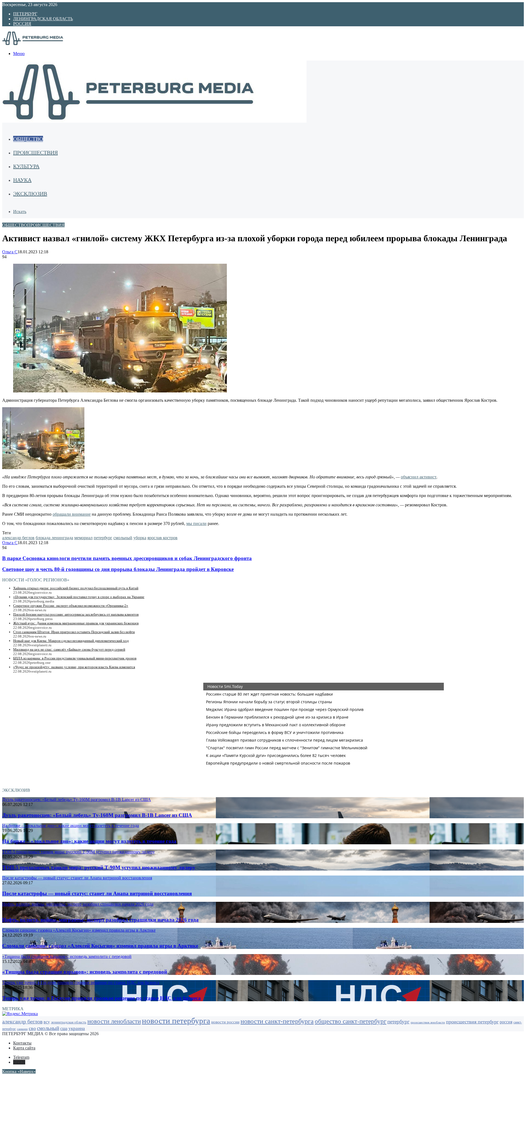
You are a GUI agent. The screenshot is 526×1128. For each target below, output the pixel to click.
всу (47, 1022)
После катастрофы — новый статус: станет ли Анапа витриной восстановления (97, 893)
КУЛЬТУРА (26, 166)
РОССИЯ (22, 23)
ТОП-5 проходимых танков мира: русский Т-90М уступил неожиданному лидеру (98, 867)
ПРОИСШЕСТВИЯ (35, 153)
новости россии (225, 1022)
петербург (103, 537)
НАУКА (22, 180)
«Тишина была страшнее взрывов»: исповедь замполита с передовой (84, 972)
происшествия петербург (472, 1021)
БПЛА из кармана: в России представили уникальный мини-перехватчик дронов (74, 658)
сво (32, 1028)
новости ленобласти (114, 1021)
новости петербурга (176, 1020)
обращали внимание (72, 514)
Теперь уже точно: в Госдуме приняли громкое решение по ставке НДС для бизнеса (101, 998)
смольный (122, 537)
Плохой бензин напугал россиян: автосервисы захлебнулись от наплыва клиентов (76, 614)
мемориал (83, 537)
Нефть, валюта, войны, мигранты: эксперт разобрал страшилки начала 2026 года (100, 920)
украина (76, 1028)
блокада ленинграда (54, 537)
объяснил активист (418, 477)
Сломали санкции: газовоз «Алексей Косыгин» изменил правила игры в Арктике (100, 946)
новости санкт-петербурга (277, 1021)
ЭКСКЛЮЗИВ (30, 194)
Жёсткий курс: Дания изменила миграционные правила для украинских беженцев (76, 623)
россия (506, 1022)
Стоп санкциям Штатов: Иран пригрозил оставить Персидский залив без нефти (74, 632)
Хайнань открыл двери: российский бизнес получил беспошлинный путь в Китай (75, 588)
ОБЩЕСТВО (28, 139)
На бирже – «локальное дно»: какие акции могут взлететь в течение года (89, 841)
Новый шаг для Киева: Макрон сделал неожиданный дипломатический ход (71, 641)
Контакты (22, 1043)
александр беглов (18, 537)
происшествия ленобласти (428, 1022)
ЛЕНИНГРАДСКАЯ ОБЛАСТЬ (43, 18)
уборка (139, 537)
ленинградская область (68, 1022)
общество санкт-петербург (350, 1021)
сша (63, 1028)
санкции (22, 1029)
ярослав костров (162, 537)
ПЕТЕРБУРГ (25, 14)
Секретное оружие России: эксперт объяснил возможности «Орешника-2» (70, 606)
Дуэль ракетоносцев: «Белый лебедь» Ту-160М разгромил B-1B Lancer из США (97, 815)
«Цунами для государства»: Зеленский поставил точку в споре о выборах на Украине (78, 597)
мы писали (196, 523)
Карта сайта (24, 1048)
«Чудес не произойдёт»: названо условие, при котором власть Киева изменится (74, 667)
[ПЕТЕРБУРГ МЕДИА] (39, 44)
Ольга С (10, 251)
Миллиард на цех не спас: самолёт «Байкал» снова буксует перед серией (69, 649)
